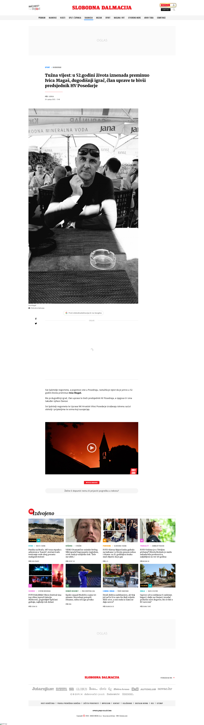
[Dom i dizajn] (135, 689)
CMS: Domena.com (121, 715)
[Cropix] (76, 694)
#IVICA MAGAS (92, 483)
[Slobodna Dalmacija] (102, 7)
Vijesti (62, 17)
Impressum (106, 703)
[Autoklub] (148, 689)
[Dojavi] (34, 8)
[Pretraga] (174, 9)
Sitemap (160, 703)
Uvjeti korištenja (48, 703)
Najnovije (53, 17)
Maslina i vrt (119, 17)
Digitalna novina (141, 703)
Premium (41, 17)
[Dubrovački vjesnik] (94, 694)
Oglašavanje (127, 703)
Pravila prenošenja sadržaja (68, 703)
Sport (107, 17)
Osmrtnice (161, 17)
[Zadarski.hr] (113, 694)
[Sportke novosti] (71, 689)
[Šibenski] (128, 694)
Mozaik (99, 17)
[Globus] (82, 689)
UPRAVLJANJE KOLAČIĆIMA (102, 711)
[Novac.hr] (165, 689)
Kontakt (116, 703)
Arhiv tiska (148, 17)
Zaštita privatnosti (91, 703)
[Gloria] (102, 689)
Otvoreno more (134, 17)
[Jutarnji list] (43, 689)
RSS (152, 703)
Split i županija (75, 17)
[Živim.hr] (93, 689)
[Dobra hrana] (122, 689)
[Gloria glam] (110, 689)
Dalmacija (89, 17)
